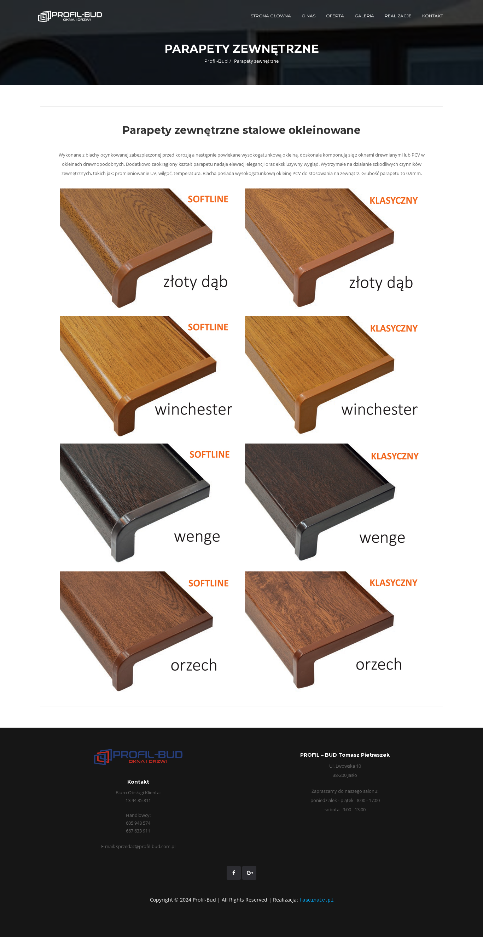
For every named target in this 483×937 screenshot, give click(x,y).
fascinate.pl (316, 900)
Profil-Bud (216, 61)
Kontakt (432, 15)
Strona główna (271, 15)
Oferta (335, 15)
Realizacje (398, 15)
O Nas (308, 15)
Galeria (364, 15)
